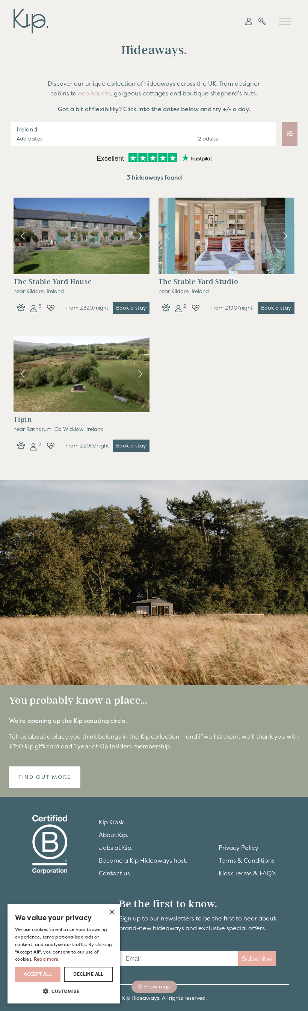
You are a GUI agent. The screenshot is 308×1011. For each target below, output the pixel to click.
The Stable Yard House (53, 282)
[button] (248, 21)
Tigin (23, 420)
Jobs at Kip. (116, 847)
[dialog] (64, 953)
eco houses (94, 93)
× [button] (112, 912)
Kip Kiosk (111, 822)
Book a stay (131, 307)
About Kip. (113, 835)
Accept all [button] (38, 974)
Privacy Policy (238, 847)
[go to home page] (31, 20)
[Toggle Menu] (285, 21)
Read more (46, 959)
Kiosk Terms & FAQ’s (247, 873)
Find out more (44, 777)
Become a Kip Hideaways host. (143, 860)
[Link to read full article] (81, 236)
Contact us (114, 873)
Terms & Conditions (247, 860)
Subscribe (257, 958)
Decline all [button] (88, 974)
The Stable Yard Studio (199, 282)
